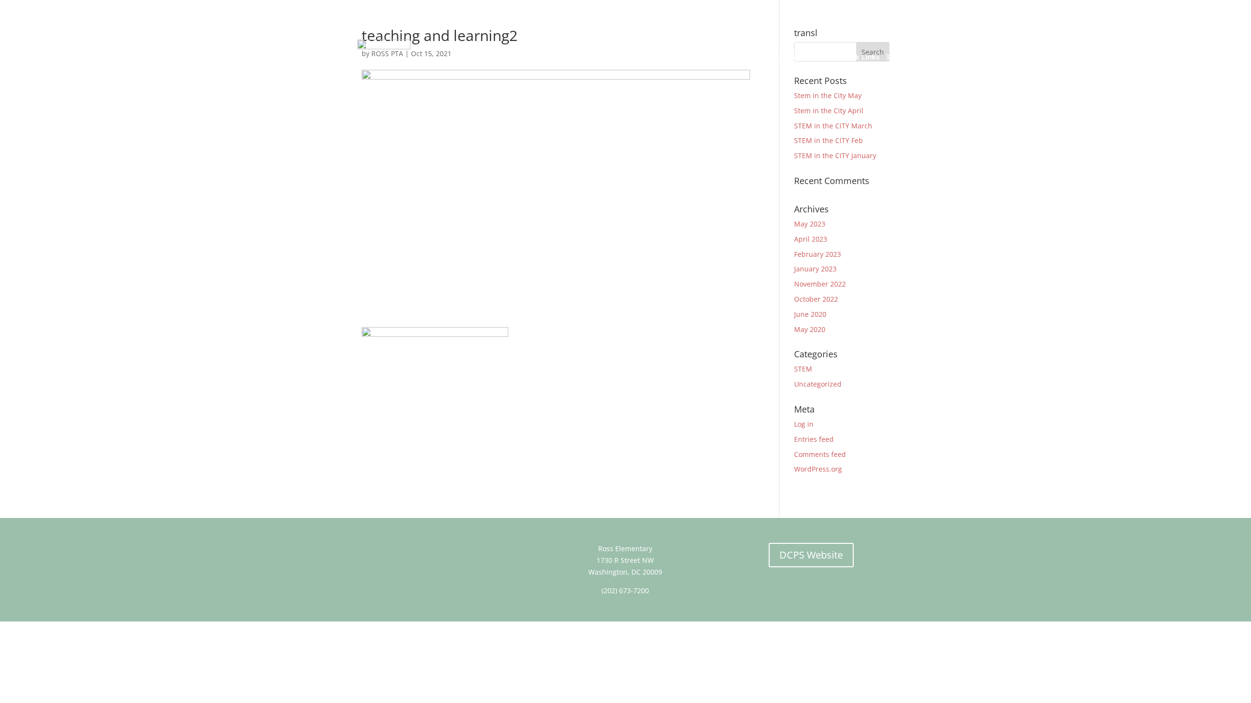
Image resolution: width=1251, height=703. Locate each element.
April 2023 (810, 239)
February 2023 (817, 254)
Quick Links (860, 57)
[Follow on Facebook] (420, 550)
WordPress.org (818, 469)
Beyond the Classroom (658, 57)
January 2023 (815, 268)
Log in (804, 424)
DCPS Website (811, 554)
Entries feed (814, 439)
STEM (803, 368)
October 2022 (816, 299)
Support (806, 57)
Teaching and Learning (562, 57)
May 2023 (809, 223)
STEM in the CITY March (833, 125)
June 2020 (810, 314)
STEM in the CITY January (835, 155)
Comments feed (820, 454)
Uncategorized (817, 384)
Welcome (487, 57)
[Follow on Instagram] (459, 550)
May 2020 (809, 329)
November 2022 (820, 284)
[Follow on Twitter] (440, 550)
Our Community (744, 57)
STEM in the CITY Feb (828, 140)
